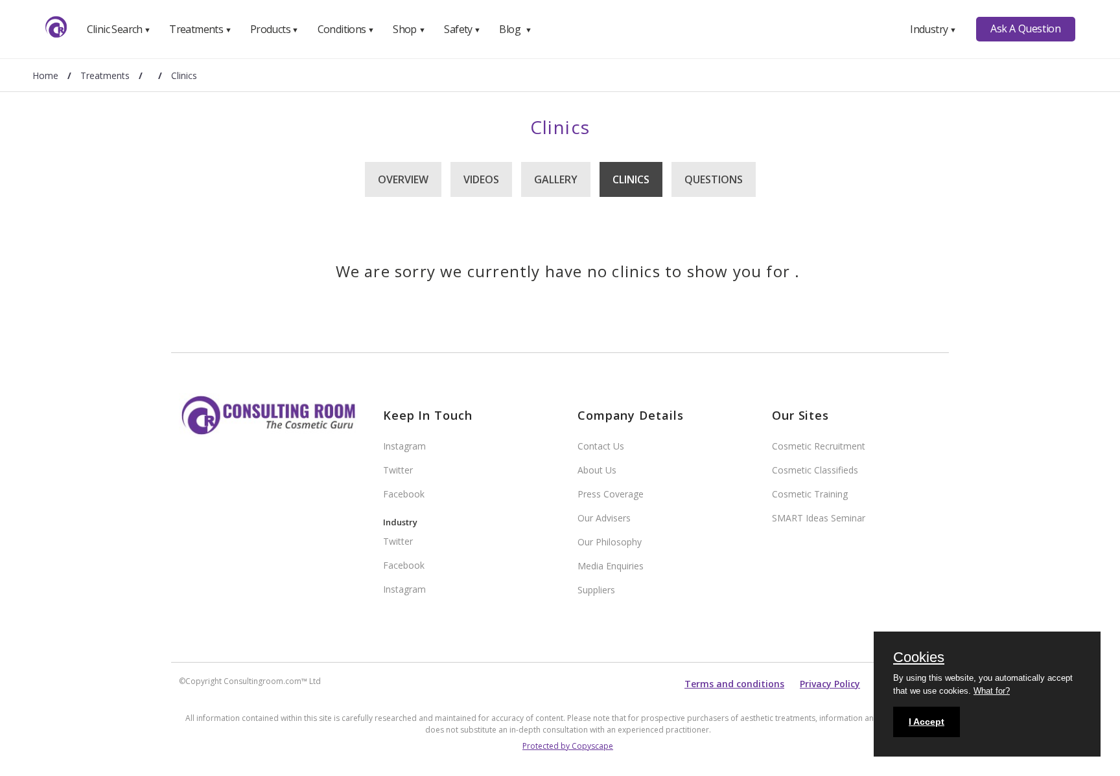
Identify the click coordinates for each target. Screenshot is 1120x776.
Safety (462, 29)
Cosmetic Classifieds (815, 470)
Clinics (630, 179)
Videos (481, 179)
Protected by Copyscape (567, 745)
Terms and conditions (734, 684)
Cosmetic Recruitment (818, 446)
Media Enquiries (611, 566)
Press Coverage (611, 494)
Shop (409, 29)
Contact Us (601, 446)
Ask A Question (1025, 28)
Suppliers (596, 590)
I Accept (926, 721)
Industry (933, 29)
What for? (992, 691)
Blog (515, 29)
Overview (403, 179)
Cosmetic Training (810, 494)
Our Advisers (604, 518)
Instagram (404, 446)
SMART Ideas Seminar (818, 518)
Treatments (200, 29)
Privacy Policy (830, 684)
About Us (597, 470)
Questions (713, 179)
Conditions (346, 29)
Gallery (556, 179)
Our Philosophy (610, 542)
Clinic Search (119, 29)
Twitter (398, 470)
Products (274, 29)
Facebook (404, 494)
